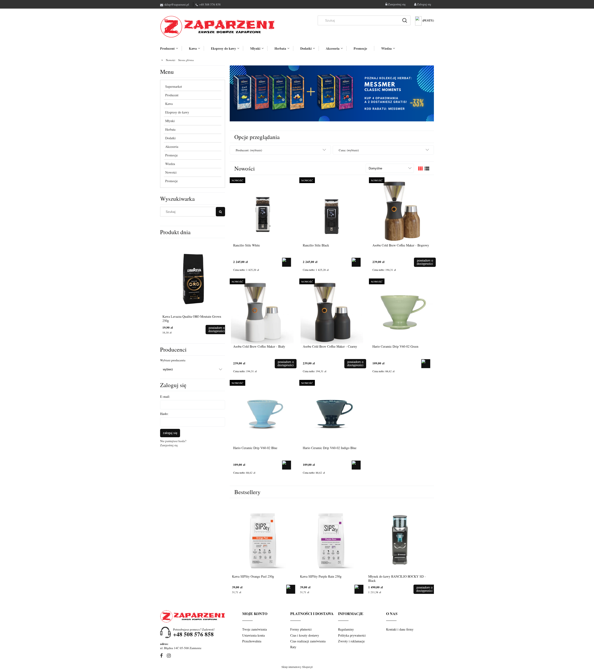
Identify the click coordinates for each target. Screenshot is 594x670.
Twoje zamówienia (254, 629)
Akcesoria (171, 146)
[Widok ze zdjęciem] (420, 168)
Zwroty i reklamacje (351, 641)
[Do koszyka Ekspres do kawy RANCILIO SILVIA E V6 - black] (290, 589)
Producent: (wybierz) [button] (249, 150)
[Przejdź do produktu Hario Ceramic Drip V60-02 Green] (401, 311)
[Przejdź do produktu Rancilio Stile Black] (331, 210)
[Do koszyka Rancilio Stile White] (286, 262)
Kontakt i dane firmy (399, 629)
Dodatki (170, 138)
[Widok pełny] (427, 168)
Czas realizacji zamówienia (308, 641)
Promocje (171, 155)
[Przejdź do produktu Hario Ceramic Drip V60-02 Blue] (262, 413)
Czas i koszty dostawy (304, 635)
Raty (293, 647)
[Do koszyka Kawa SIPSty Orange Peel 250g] (359, 589)
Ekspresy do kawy (177, 112)
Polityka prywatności (352, 635)
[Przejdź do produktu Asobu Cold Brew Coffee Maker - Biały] (262, 311)
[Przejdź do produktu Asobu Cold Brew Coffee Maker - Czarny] (331, 311)
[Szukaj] (404, 20)
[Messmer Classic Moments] (332, 93)
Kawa (169, 103)
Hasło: (164, 413)
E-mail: (165, 396)
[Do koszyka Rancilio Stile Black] (356, 262)
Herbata (170, 129)
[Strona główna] (218, 27)
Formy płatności (301, 629)
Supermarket (173, 86)
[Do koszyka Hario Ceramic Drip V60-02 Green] (425, 363)
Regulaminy (346, 629)
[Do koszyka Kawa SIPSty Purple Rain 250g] (427, 589)
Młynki (170, 121)
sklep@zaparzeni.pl (176, 4)
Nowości (171, 172)
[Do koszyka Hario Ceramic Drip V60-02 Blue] (286, 465)
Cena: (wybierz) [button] (349, 150)
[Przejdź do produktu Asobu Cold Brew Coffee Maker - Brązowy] (401, 210)
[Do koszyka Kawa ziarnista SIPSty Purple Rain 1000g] (218, 329)
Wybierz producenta (172, 360)
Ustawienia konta (253, 635)
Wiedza (170, 164)
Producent (171, 95)
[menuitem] (171, 48)
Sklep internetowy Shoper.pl (297, 667)
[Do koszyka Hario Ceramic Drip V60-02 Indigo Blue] (356, 465)
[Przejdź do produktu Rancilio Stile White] (262, 210)
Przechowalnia (251, 641)
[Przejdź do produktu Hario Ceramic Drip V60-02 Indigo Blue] (331, 413)
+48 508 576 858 (210, 4)
